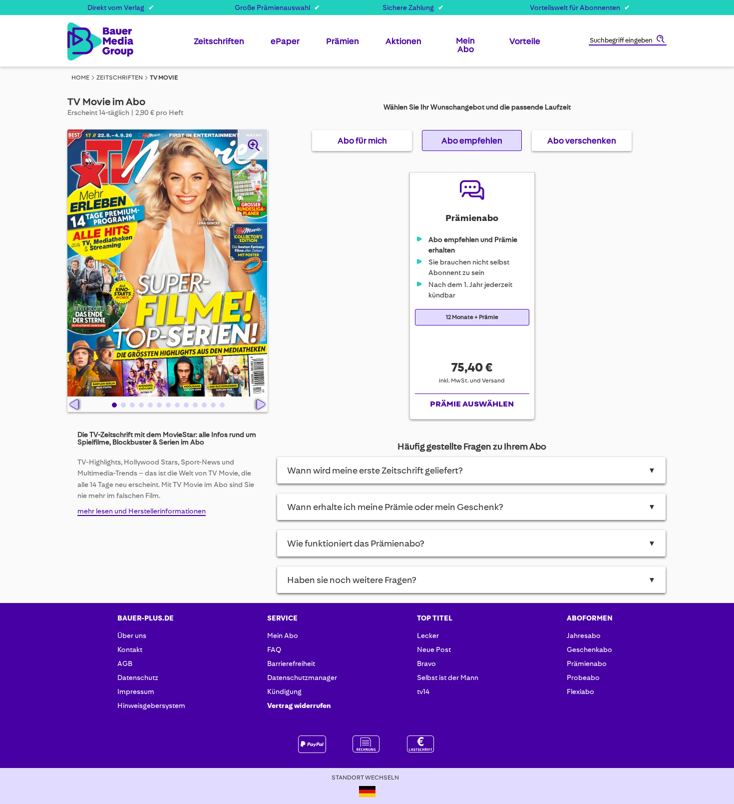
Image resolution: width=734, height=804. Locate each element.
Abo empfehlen (471, 141)
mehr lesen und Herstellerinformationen (141, 511)
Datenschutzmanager (302, 678)
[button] (113, 404)
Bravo (426, 664)
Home (80, 77)
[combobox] (628, 41)
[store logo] (83, 41)
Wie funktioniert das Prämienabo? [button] (471, 543)
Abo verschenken (581, 141)
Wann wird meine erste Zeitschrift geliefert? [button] (471, 471)
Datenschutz (137, 678)
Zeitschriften (119, 77)
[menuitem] (219, 45)
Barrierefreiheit (291, 664)
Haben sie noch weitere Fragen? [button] (471, 580)
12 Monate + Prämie (472, 317)
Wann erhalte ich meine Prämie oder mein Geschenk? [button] (471, 507)
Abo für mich (362, 141)
